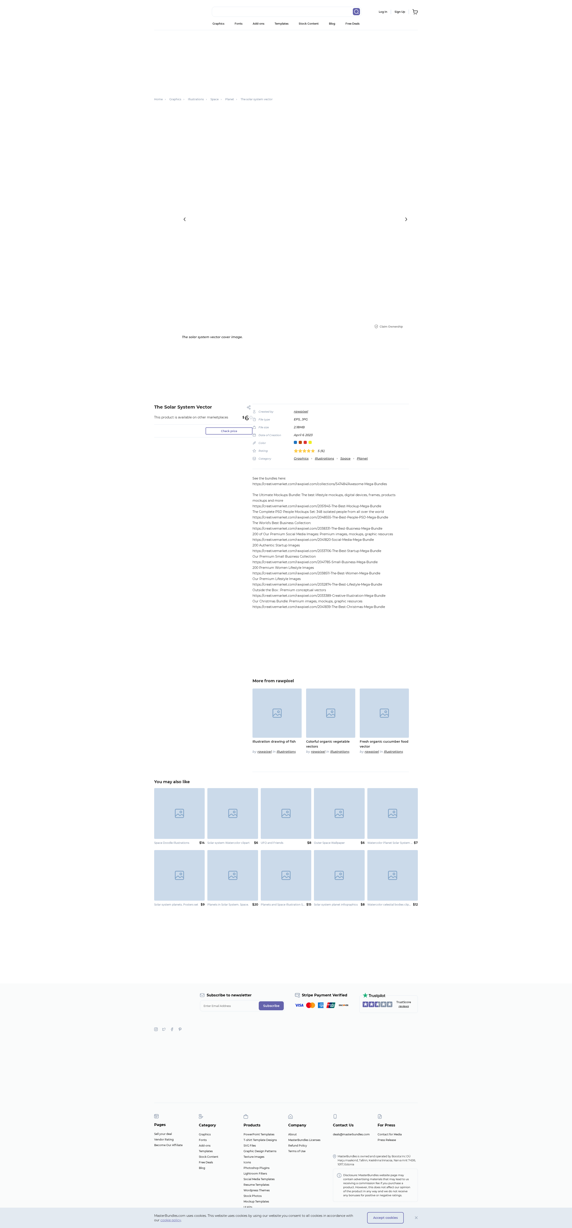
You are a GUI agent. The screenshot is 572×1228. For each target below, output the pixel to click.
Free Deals (352, 23)
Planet (362, 458)
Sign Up (400, 11)
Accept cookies (385, 1218)
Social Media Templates (259, 1179)
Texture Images (254, 1156)
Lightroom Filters (255, 1173)
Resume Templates (256, 1184)
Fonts (238, 23)
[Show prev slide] (184, 219)
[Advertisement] (286, 61)
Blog (332, 23)
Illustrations (324, 458)
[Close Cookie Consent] (416, 1217)
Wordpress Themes (257, 1190)
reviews (404, 1006)
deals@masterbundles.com (351, 1134)
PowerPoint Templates (259, 1134)
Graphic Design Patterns (260, 1151)
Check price (229, 431)
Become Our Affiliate (168, 1145)
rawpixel (301, 411)
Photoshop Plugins (256, 1168)
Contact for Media (390, 1134)
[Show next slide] (406, 219)
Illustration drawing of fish (274, 742)
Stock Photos (253, 1196)
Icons (247, 1162)
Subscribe (271, 1006)
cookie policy (170, 1220)
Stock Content (309, 23)
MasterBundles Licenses (304, 1140)
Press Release (387, 1140)
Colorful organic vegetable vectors (328, 744)
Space (345, 458)
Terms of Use (296, 1151)
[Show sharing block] (249, 407)
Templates (281, 23)
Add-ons (258, 23)
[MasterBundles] (168, 12)
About (292, 1134)
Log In (383, 11)
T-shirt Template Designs (260, 1140)
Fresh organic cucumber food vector (384, 744)
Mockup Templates (256, 1201)
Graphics (218, 23)
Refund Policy (297, 1145)
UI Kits (248, 1207)
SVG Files (250, 1145)
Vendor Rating (164, 1139)
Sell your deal (163, 1134)
